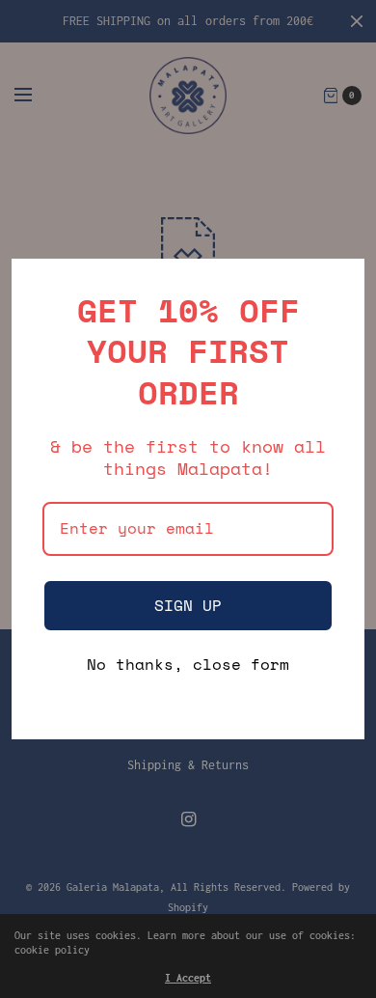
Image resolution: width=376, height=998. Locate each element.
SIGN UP (188, 605)
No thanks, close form (188, 665)
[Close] (341, 282)
